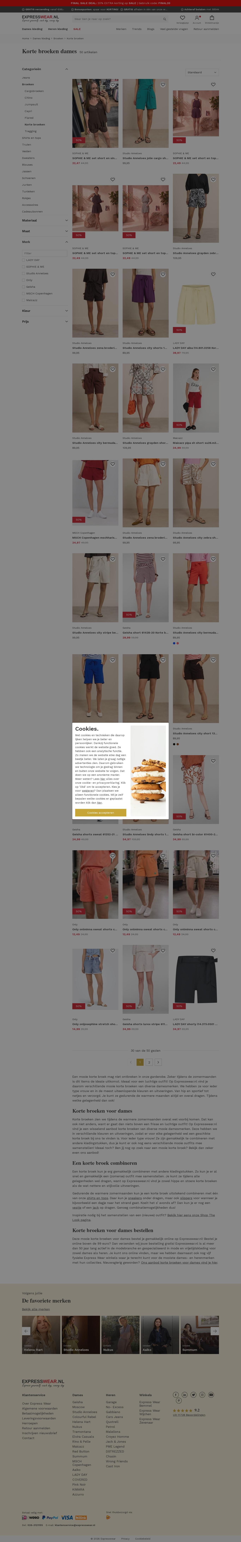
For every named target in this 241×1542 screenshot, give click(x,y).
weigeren (88, 790)
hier (102, 779)
